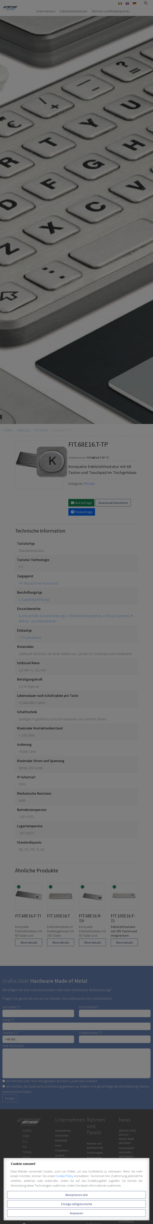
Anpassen (76, 1213)
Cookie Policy (65, 1176)
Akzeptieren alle (76, 1195)
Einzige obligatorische (76, 1204)
